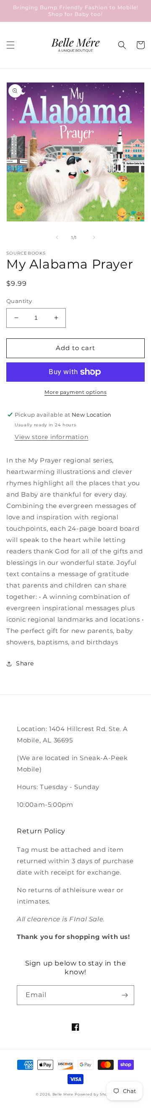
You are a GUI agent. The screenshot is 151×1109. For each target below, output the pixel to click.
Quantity (19, 301)
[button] (10, 45)
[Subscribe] (124, 995)
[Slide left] (57, 237)
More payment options (75, 392)
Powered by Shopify (95, 1094)
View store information (51, 437)
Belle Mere (62, 1094)
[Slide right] (94, 237)
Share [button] (25, 663)
